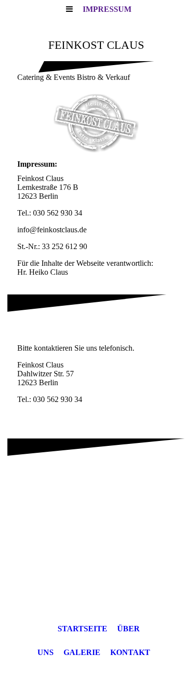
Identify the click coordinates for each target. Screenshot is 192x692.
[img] (96, 123)
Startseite (82, 628)
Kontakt (130, 652)
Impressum (107, 9)
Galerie (82, 652)
